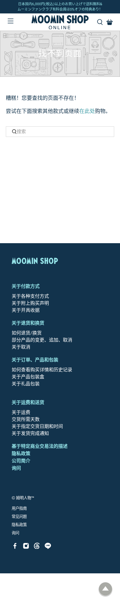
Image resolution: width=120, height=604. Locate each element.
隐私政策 (21, 453)
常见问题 (19, 516)
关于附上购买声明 (30, 303)
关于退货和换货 (28, 323)
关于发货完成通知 (30, 433)
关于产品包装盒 (28, 377)
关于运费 (21, 412)
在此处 (87, 111)
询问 (16, 468)
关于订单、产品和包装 (35, 360)
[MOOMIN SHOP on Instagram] (26, 547)
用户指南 (19, 508)
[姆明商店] (60, 22)
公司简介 (21, 461)
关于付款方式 (26, 286)
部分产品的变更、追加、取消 (42, 340)
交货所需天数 (26, 419)
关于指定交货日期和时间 (37, 426)
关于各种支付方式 (30, 296)
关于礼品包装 (26, 384)
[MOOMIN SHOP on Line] (48, 547)
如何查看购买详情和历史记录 (42, 370)
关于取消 (21, 347)
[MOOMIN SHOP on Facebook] (15, 547)
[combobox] (60, 131)
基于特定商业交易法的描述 (40, 446)
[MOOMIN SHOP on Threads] (36, 547)
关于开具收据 (26, 310)
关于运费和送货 (28, 402)
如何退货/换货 (27, 333)
